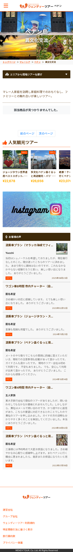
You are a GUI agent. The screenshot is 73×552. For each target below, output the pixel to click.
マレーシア (24, 62)
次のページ (46, 133)
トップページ (9, 62)
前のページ (27, 133)
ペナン (37, 62)
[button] (6, 5)
